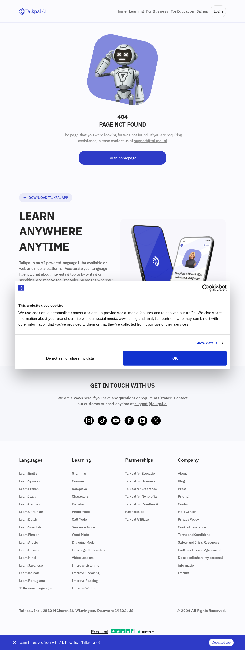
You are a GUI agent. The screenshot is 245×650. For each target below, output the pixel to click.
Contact (184, 504)
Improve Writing (84, 588)
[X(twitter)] (156, 421)
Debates (78, 504)
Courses (78, 481)
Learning (136, 11)
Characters (80, 496)
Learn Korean (29, 573)
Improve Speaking (85, 573)
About (182, 473)
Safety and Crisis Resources (198, 542)
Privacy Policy (188, 519)
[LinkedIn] (142, 421)
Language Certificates (88, 550)
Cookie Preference (192, 527)
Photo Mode (81, 512)
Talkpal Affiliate (137, 519)
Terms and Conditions (194, 535)
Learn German (29, 504)
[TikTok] (102, 421)
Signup (202, 11)
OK (175, 358)
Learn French (29, 489)
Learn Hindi (27, 558)
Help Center (187, 512)
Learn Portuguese (32, 580)
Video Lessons (83, 558)
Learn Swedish (30, 527)
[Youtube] (116, 421)
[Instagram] (89, 421)
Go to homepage (122, 158)
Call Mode (79, 519)
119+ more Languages (35, 588)
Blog (181, 481)
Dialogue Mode (83, 542)
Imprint (183, 573)
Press (182, 489)
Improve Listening (85, 565)
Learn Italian (28, 496)
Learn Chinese (29, 550)
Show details (206, 343)
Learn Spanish (29, 481)
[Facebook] (129, 421)
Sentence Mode (83, 527)
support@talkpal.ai (150, 140)
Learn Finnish (29, 535)
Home (122, 11)
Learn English (29, 473)
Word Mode (80, 535)
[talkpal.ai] (32, 11)
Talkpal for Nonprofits (141, 496)
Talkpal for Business (140, 481)
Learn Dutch (28, 519)
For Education (182, 11)
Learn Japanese (31, 565)
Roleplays (79, 489)
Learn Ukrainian (31, 512)
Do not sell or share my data (70, 358)
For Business (157, 11)
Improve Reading (85, 580)
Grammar (79, 473)
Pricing (183, 496)
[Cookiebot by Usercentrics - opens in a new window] (206, 287)
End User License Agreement (199, 550)
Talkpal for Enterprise (141, 489)
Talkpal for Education (141, 473)
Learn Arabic (28, 542)
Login (218, 11)
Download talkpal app (48, 197)
